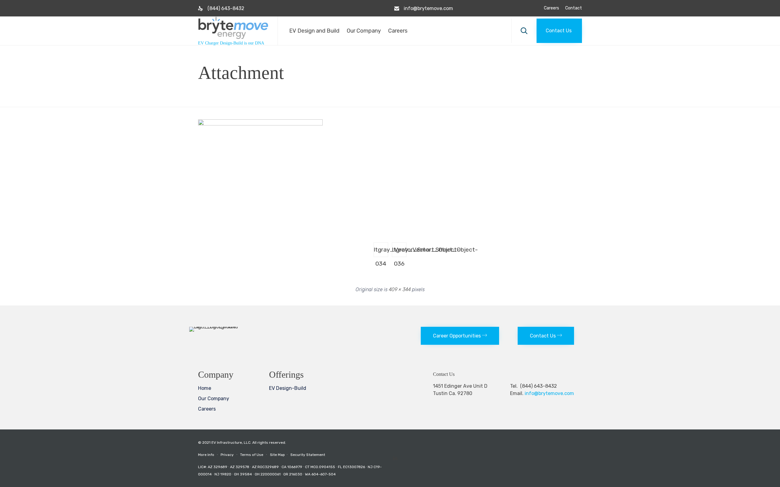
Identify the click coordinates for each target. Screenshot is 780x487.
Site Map (279, 455)
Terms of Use (251, 455)
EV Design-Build (287, 388)
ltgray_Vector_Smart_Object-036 (399, 251)
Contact (573, 8)
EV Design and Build (314, 30)
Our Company (364, 30)
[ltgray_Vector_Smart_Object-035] (260, 124)
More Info (206, 455)
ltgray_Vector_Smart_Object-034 (381, 251)
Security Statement (307, 455)
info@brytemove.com (428, 8)
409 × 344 (400, 289)
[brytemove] (233, 27)
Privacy (227, 455)
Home (204, 388)
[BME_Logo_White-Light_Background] (224, 327)
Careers (551, 8)
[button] (559, 31)
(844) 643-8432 (225, 8)
